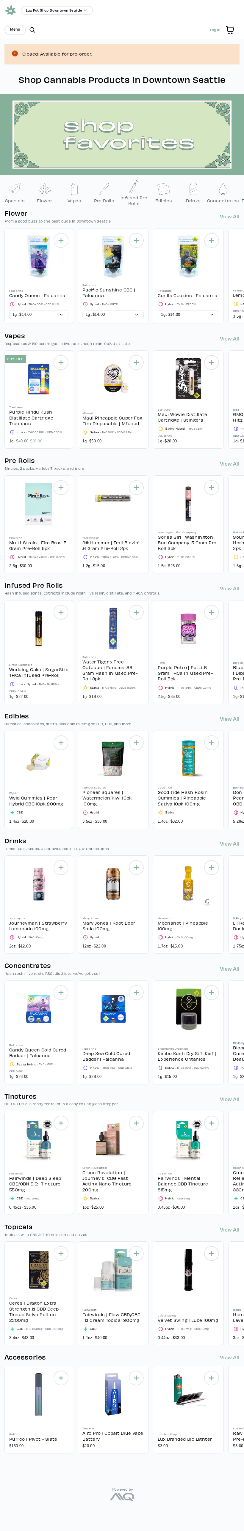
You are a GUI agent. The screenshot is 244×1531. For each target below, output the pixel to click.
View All (230, 216)
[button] (230, 30)
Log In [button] (215, 30)
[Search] (32, 30)
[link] (15, 193)
